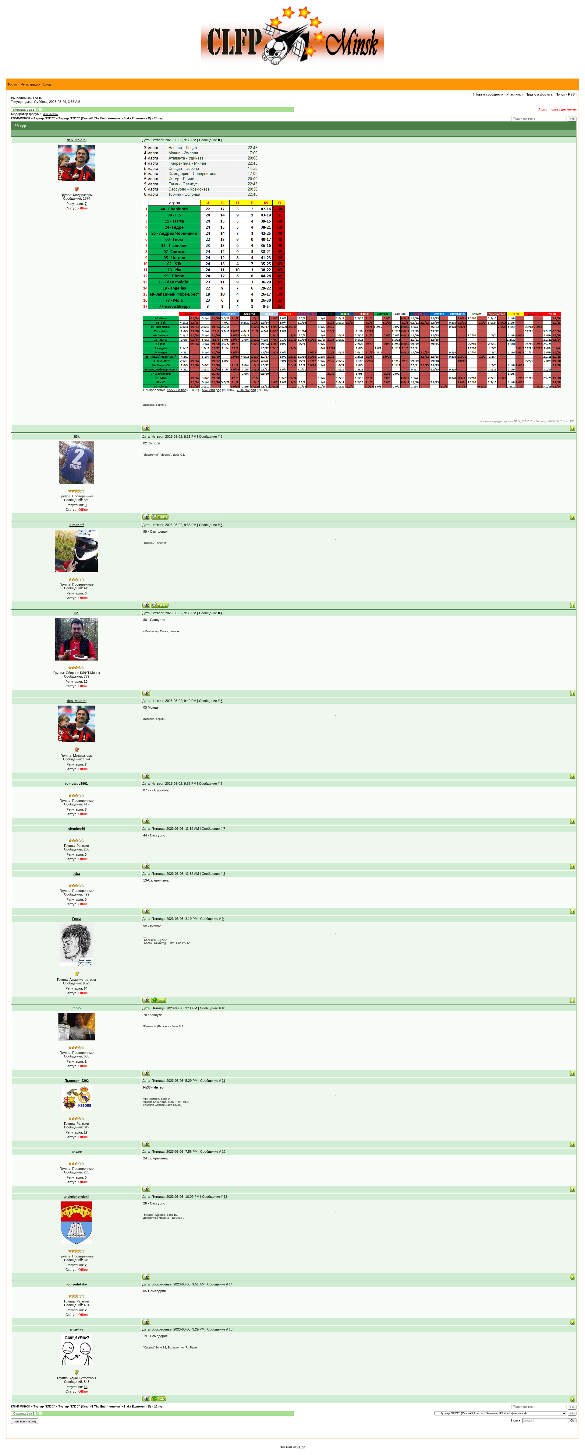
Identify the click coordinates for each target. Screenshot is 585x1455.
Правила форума (539, 94)
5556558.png (176, 390)
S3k (77, 436)
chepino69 (76, 828)
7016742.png (246, 390)
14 (230, 1284)
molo (77, 1008)
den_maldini (50, 114)
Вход (47, 84)
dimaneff (76, 525)
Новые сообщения (489, 94)
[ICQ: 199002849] (158, 1000)
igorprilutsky (76, 1284)
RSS (571, 94)
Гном (76, 918)
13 (225, 1196)
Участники (514, 94)
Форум (12, 84)
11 (223, 1080)
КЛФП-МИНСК (20, 118)
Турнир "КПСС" (44, 118)
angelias (76, 1329)
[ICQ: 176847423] (158, 1398)
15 (230, 1329)
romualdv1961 (76, 783)
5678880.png (211, 390)
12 (223, 1151)
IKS (76, 613)
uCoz (301, 1447)
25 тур (158, 118)
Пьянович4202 (77, 1080)
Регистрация (30, 84)
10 (223, 1008)
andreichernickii (76, 1196)
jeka (76, 873)
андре (77, 1151)
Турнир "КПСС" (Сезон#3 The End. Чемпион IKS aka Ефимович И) (104, 118)
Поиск (560, 94)
